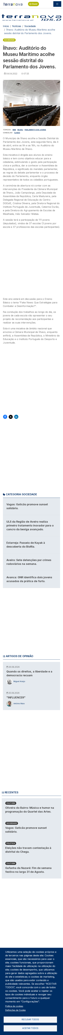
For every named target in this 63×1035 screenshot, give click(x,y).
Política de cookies (14, 1006)
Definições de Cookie (15, 1010)
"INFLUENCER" (15, 697)
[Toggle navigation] (57, 4)
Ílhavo (17, 133)
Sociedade (30, 26)
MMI (14, 130)
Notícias (16, 26)
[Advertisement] (31, 264)
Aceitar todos (30, 1028)
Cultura (10, 803)
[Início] (13, 4)
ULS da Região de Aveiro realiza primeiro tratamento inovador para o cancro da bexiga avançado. (30, 525)
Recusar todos (30, 1019)
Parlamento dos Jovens (35, 130)
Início (6, 26)
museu (20, 130)
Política (10, 843)
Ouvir (35, 4)
